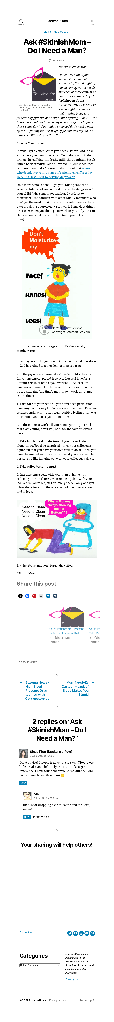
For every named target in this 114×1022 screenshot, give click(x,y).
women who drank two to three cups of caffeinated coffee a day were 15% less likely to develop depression (55, 173)
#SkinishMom (30, 661)
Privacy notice (73, 979)
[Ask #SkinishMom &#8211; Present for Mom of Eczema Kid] (66, 617)
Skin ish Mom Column (57, 32)
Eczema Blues (57, 21)
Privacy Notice (57, 1000)
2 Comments (58, 60)
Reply (23, 783)
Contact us (25, 932)
